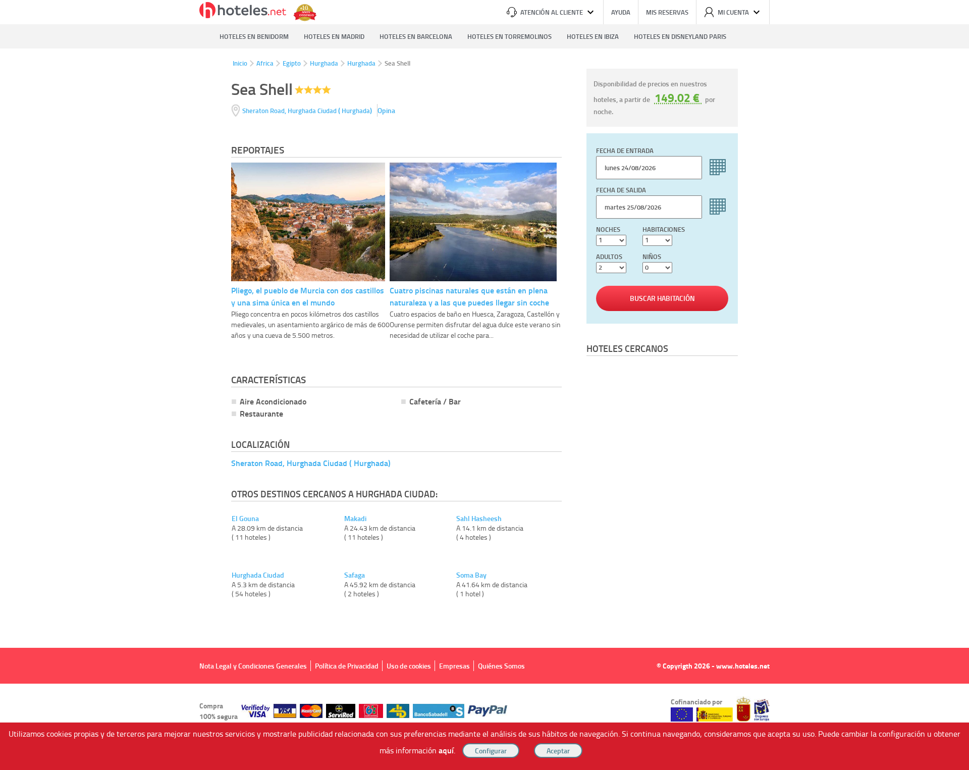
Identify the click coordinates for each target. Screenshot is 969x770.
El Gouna (245, 518)
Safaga (354, 575)
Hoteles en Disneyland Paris (680, 36)
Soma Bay (471, 575)
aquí (446, 750)
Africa (265, 63)
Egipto (292, 63)
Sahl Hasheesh (479, 518)
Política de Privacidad (347, 666)
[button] (484, 385)
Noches (608, 229)
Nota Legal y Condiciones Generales (253, 666)
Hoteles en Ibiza (593, 36)
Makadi (355, 518)
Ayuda (620, 12)
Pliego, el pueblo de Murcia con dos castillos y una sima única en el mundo (307, 296)
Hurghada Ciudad (258, 575)
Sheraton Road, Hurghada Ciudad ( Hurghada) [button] (311, 463)
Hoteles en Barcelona (416, 36)
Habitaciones (663, 229)
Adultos (609, 256)
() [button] (307, 110)
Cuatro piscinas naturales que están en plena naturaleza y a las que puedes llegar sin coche (469, 296)
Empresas (454, 666)
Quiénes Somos (501, 666)
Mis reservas (667, 12)
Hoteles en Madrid (334, 36)
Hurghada (324, 63)
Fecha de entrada (625, 150)
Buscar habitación (662, 298)
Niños (651, 256)
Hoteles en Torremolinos (509, 36)
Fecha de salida (621, 189)
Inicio (240, 63)
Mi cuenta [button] (733, 12)
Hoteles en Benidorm (254, 36)
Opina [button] (386, 110)
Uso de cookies (409, 666)
